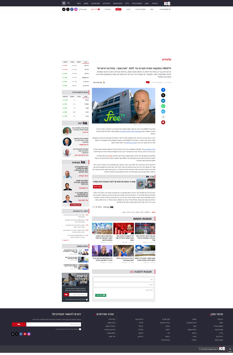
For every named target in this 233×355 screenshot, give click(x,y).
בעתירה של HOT (131, 143)
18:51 (86, 235)
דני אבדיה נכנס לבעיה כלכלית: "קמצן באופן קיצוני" (125, 259)
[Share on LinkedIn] (163, 101)
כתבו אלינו (111, 319)
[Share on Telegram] (163, 111)
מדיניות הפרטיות (110, 329)
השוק (147, 3)
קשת (123, 212)
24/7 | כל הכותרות (80, 211)
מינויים (168, 326)
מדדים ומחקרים (191, 323)
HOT (141, 212)
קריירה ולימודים (165, 323)
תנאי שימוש (111, 323)
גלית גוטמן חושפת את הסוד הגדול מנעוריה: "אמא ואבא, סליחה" (102, 259)
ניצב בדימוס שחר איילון (81, 155)
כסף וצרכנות (95, 3)
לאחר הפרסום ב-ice (149, 149)
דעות (152, 9)
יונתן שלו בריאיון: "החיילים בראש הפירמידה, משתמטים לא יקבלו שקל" (145, 238)
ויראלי (79, 3)
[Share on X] (163, 95)
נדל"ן (127, 3)
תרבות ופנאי (139, 319)
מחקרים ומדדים (140, 9)
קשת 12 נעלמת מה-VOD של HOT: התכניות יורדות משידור (114, 181)
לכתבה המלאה (97, 187)
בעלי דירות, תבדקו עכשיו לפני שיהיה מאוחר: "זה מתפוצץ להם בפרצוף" (70, 251)
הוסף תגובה (100, 295)
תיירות (141, 323)
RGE (137, 212)
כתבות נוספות (82, 246)
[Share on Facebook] (163, 90)
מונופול (110, 156)
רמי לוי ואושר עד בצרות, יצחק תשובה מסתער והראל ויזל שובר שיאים (125, 238)
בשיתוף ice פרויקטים (73, 254)
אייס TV (140, 329)
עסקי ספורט (166, 319)
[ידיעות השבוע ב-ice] (123, 228)
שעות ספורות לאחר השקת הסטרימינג (131, 131)
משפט (86, 3)
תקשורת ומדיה (137, 3)
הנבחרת (155, 3)
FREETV (147, 212)
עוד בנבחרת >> (75, 205)
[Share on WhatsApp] (163, 106)
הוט (133, 212)
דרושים (141, 333)
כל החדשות (66, 240)
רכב (168, 333)
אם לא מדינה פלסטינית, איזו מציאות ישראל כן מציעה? (80, 129)
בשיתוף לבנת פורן (73, 260)
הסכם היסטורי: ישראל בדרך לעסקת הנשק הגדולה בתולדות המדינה (145, 259)
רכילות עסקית (192, 329)
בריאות (167, 336)
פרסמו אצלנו (111, 333)
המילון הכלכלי (165, 340)
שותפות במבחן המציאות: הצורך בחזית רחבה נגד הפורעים (81, 140)
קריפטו (194, 333)
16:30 (86, 215)
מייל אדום (94, 9)
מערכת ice (168, 82)
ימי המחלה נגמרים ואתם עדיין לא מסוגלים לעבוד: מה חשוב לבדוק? (70, 266)
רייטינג (128, 9)
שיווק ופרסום (117, 3)
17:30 (86, 220)
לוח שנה (140, 336)
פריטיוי (129, 212)
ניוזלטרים (108, 9)
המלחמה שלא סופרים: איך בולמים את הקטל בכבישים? (80, 151)
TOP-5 (141, 326)
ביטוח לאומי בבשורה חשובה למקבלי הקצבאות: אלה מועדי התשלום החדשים (103, 238)
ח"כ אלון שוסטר (83, 145)
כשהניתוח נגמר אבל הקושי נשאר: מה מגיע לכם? (71, 258)
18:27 (86, 230)
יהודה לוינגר (152, 242)
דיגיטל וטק (106, 3)
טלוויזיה (166, 59)
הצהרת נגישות (110, 326)
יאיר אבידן (85, 132)
